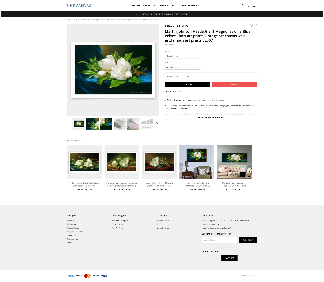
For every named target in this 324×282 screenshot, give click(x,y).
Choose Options (84, 174)
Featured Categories (142, 5)
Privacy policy (72, 239)
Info (181, 91)
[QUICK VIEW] (97, 149)
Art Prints (161, 224)
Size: (167, 62)
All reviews (71, 224)
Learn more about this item (211, 117)
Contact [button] (229, 258)
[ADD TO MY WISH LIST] (97, 153)
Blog (69, 243)
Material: (169, 51)
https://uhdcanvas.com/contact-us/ (216, 228)
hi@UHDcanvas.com (210, 224)
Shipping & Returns (75, 231)
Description (170, 91)
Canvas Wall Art (167, 5)
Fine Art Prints (189, 5)
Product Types (73, 228)
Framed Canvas (163, 220)
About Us (71, 220)
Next (156, 124)
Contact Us (71, 235)
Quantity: (168, 76)
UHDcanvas (207, 215)
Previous (69, 124)
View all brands (163, 228)
